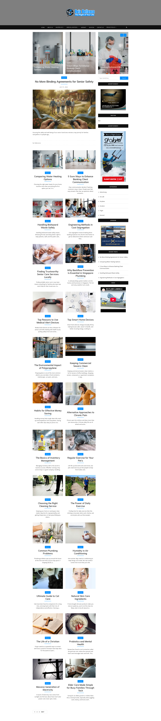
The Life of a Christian (47, 641)
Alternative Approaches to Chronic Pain (80, 414)
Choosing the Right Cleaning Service (48, 504)
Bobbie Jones (38, 143)
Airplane (102, 201)
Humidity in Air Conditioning (80, 552)
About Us (50, 27)
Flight (101, 210)
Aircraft (83, 27)
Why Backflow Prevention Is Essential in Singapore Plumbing (80, 273)
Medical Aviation (72, 27)
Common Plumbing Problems (48, 552)
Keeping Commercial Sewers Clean (80, 364)
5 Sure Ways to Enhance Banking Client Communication (78, 68)
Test (99, 121)
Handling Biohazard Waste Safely (48, 226)
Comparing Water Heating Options (48, 178)
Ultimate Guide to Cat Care (48, 597)
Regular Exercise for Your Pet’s (80, 459)
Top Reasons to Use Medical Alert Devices (48, 321)
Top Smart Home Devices (80, 319)
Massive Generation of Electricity (47, 688)
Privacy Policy (110, 27)
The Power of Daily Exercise (80, 504)
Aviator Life (59, 27)
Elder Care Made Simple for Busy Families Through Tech (80, 688)
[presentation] (121, 35)
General (36, 64)
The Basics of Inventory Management (48, 459)
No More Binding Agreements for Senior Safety (64, 81)
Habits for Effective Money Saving (48, 412)
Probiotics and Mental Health (80, 643)
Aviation (91, 27)
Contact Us (100, 27)
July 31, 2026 (64, 87)
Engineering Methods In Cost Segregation (81, 226)
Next (42, 712)
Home (43, 27)
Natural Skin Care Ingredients (80, 597)
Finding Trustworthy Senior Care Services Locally (48, 274)
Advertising (103, 192)
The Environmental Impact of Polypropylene (47, 366)
